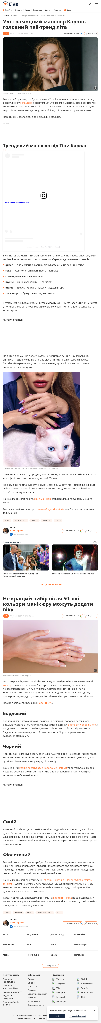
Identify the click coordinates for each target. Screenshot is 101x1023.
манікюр (46, 520)
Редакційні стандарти (8, 997)
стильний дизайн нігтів (50, 509)
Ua (90, 4)
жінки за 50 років (44, 912)
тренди (34, 520)
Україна (8, 10)
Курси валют (34, 1001)
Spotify (84, 988)
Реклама (32, 990)
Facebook (60, 997)
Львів (53, 944)
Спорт (47, 10)
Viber (58, 988)
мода (7, 520)
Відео (69, 10)
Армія (27, 10)
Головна (6, 16)
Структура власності (37, 994)
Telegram (60, 983)
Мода (15, 16)
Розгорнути (50, 965)
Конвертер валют (36, 1005)
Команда (32, 997)
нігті (59, 912)
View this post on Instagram (17, 202)
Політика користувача (9, 980)
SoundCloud (87, 992)
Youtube (60, 979)
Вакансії (31, 982)
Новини (18, 10)
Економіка (37, 10)
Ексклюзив (8, 944)
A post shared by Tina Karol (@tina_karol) (43, 247)
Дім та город (57, 934)
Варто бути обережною (82, 724)
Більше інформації (77, 1016)
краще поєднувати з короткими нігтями (43, 768)
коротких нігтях (62, 897)
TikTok (84, 979)
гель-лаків (26, 102)
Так (57, 1015)
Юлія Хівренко (17, 530)
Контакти (32, 986)
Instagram (61, 992)
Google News (87, 983)
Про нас (31, 979)
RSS (83, 997)
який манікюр (42, 498)
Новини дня (33, 954)
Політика (79, 954)
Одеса (53, 954)
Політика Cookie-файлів (11, 1003)
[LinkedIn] (11, 534)
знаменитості (20, 520)
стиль (58, 520)
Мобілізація (80, 944)
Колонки (57, 10)
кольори (8, 685)
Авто (5, 934)
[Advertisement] (48, 131)
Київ (29, 944)
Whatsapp (61, 1001)
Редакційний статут (12, 992)
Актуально (32, 934)
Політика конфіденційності (11, 987)
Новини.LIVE (44, 703)
